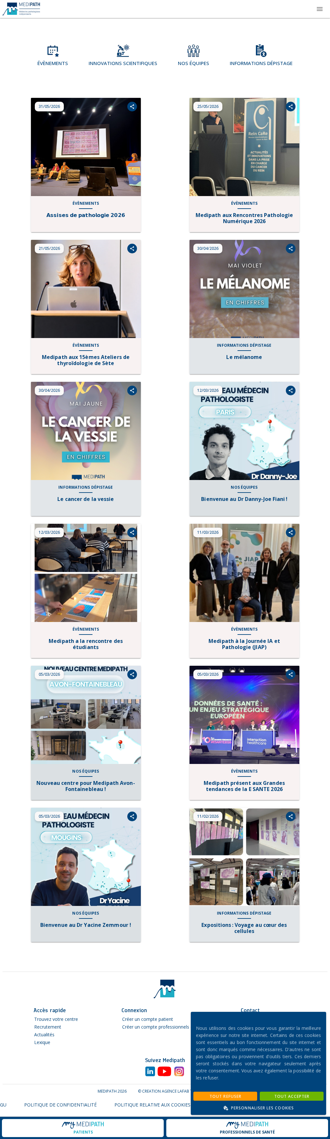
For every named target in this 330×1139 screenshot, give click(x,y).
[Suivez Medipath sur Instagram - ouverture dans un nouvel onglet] (179, 1072)
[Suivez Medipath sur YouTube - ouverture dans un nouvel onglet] (164, 1072)
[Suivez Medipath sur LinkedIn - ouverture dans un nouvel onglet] (150, 1072)
